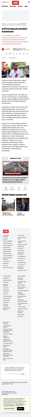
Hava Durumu (21, 258)
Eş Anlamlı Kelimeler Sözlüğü (22, 300)
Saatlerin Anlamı (7, 280)
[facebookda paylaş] (3, 53)
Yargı (15, 23)
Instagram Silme (22, 270)
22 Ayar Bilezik (6, 298)
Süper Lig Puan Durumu (7, 308)
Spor (26, 6)
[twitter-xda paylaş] (6, 53)
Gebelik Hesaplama (6, 336)
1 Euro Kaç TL (6, 302)
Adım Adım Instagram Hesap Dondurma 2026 (7, 350)
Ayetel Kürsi (6, 278)
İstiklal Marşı (21, 246)
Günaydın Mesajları (5, 285)
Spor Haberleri (6, 247)
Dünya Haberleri (7, 249)
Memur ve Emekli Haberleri (7, 258)
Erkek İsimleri (21, 314)
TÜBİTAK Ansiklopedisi (21, 293)
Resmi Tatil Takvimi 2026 (8, 359)
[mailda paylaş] (20, 53)
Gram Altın (6, 288)
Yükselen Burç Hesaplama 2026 (7, 340)
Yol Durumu (21, 260)
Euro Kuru (5, 265)
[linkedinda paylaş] (13, 53)
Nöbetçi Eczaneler (22, 244)
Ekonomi (13, 6)
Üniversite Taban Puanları (22, 282)
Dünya (20, 6)
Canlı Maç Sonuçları (6, 305)
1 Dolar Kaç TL (6, 300)
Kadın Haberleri (7, 253)
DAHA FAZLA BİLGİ (9, 408)
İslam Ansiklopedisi (23, 290)
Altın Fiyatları (6, 261)
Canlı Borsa (21, 235)
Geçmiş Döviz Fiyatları (6, 345)
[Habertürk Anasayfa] (15, 2)
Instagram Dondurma (21, 267)
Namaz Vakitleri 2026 (22, 238)
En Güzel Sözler (21, 306)
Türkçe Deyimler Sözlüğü (7, 326)
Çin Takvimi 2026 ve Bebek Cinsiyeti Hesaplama (7, 330)
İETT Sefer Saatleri (7, 334)
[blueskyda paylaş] (10, 53)
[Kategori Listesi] (29, 2)
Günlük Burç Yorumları (21, 253)
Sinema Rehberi (22, 262)
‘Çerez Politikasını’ (20, 404)
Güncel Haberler (7, 243)
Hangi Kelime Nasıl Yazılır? (22, 304)
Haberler (4, 23)
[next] (28, 207)
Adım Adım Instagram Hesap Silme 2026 (7, 355)
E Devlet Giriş (21, 251)
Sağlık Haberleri (7, 251)
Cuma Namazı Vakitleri (22, 241)
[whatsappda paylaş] (17, 53)
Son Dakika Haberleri (6, 236)
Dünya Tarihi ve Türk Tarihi (22, 287)
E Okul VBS (20, 248)
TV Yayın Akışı (21, 265)
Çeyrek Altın (6, 290)
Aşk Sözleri (6, 282)
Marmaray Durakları (20, 311)
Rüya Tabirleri (21, 285)
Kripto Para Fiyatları (8, 267)
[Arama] (2, 2)
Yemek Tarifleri (7, 276)
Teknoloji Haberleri (7, 255)
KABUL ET (20, 408)
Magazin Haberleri (8, 245)
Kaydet (22, 374)
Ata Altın (5, 294)
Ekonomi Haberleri (7, 241)
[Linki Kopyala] (27, 53)
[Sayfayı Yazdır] (23, 53)
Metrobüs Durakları (22, 309)
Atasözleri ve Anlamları (6, 322)
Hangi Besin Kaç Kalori (22, 297)
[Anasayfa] (6, 231)
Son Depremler (21, 256)
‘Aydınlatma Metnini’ (8, 405)
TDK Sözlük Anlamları (20, 278)
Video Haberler (21, 276)
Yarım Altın (6, 292)
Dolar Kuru (5, 263)
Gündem (5, 6)
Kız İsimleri (20, 316)
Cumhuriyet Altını (7, 296)
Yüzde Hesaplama (8, 343)
